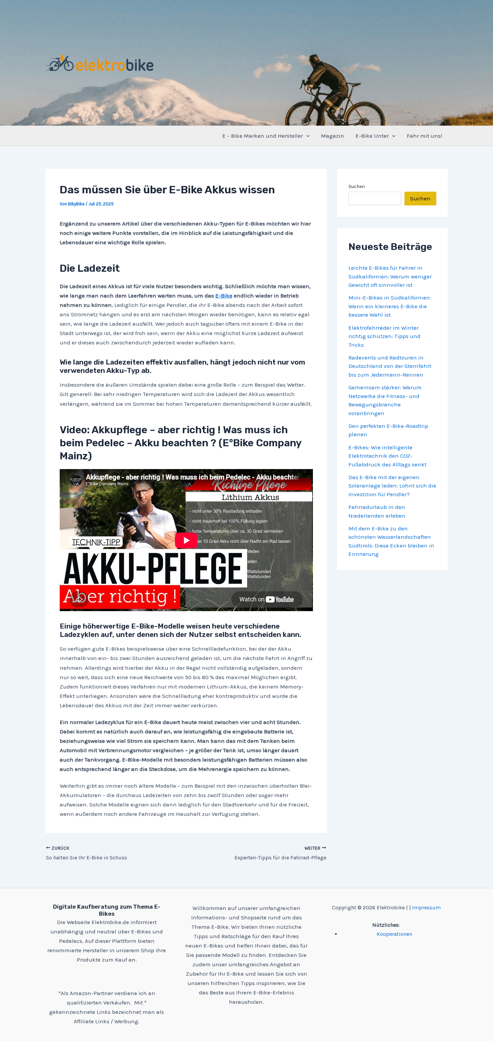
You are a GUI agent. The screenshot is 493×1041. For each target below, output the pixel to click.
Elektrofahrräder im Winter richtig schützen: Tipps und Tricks (384, 336)
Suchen (356, 186)
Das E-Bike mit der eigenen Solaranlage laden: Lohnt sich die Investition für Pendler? (392, 486)
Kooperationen (394, 934)
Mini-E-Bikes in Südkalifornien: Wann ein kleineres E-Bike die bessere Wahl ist (389, 306)
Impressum (426, 907)
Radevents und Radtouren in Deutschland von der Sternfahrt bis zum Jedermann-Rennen (389, 366)
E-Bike (223, 295)
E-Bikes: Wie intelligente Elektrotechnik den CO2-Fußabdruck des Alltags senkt (387, 456)
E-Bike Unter (372, 135)
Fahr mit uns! (424, 135)
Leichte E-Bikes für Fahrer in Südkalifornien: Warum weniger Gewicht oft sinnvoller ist (390, 276)
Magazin (332, 135)
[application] (306, 136)
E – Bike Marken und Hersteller (262, 135)
